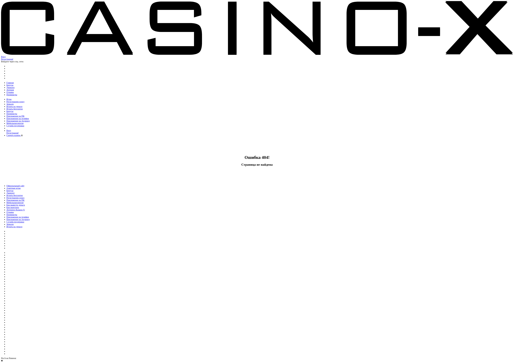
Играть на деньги (14, 106)
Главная (10, 83)
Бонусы (9, 85)
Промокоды (11, 95)
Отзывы (10, 92)
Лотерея (10, 90)
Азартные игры (13, 188)
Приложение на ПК (15, 116)
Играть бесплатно (14, 109)
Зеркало (10, 104)
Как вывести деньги (15, 205)
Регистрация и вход (15, 102)
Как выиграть (12, 207)
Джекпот (10, 87)
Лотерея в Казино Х (15, 210)
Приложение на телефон (17, 118)
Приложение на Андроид (18, 121)
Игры (9, 99)
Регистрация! (7, 59)
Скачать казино (13, 135)
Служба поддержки (15, 126)
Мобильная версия (14, 123)
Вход (3, 57)
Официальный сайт (15, 186)
